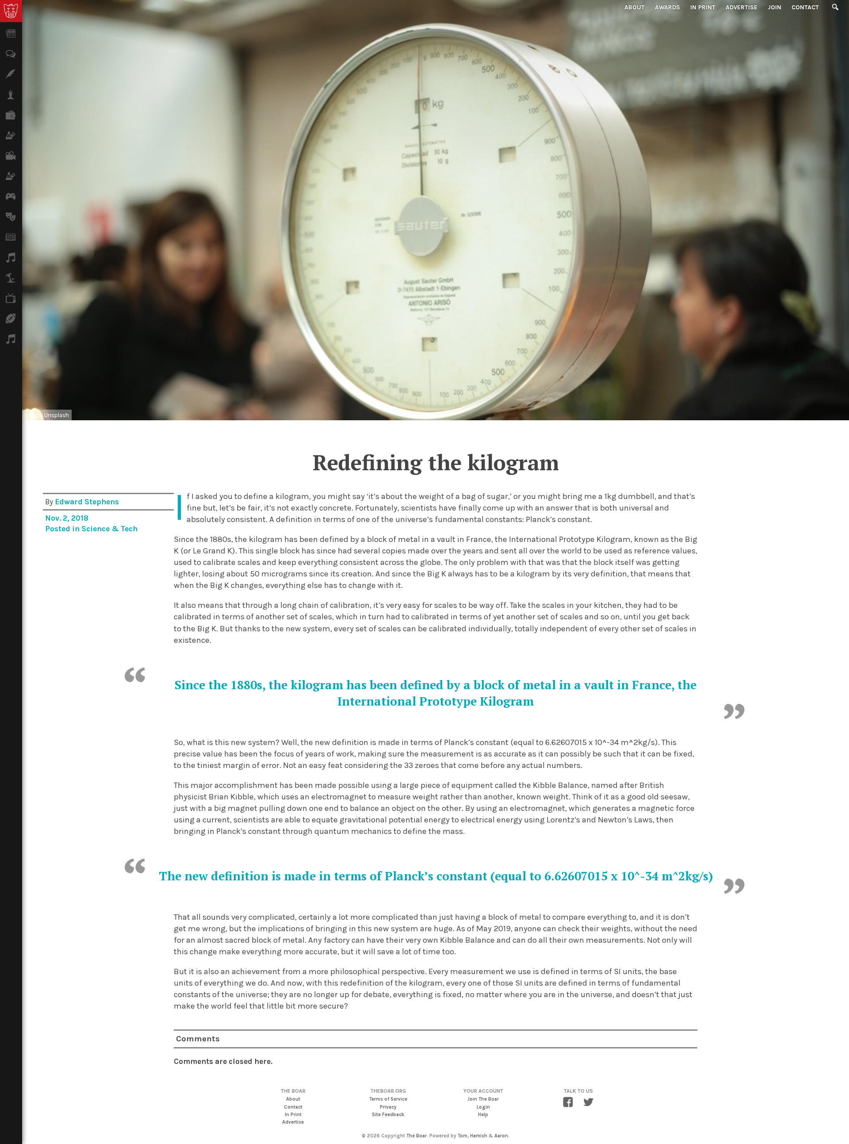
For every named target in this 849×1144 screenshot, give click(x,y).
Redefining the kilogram (436, 462)
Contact (805, 7)
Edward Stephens (87, 501)
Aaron (501, 1136)
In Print (702, 7)
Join (774, 7)
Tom (462, 1136)
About (634, 7)
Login (483, 1107)
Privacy (388, 1107)
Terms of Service (388, 1099)
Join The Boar (483, 1099)
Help (483, 1114)
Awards (667, 7)
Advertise (741, 7)
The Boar (416, 1136)
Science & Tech (109, 528)
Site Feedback (388, 1114)
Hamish (478, 1136)
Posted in (63, 528)
